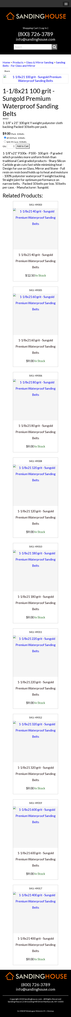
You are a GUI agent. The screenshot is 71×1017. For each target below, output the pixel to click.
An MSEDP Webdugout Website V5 (31, 1011)
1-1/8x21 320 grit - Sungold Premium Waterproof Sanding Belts (35, 774)
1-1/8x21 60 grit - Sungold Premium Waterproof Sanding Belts (35, 346)
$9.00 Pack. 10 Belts (16, 138)
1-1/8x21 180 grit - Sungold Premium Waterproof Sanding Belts (35, 603)
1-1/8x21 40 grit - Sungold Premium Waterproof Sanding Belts (35, 261)
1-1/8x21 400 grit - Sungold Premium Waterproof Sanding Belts (35, 945)
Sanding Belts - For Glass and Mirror (34, 64)
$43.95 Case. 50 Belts (17, 142)
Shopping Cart (30, 28)
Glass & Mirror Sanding (39, 62)
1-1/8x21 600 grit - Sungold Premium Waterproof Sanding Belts (35, 859)
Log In (43, 28)
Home (6, 62)
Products (18, 62)
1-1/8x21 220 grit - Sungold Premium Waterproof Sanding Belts (35, 688)
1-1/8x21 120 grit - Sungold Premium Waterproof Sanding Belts (35, 517)
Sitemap (50, 1011)
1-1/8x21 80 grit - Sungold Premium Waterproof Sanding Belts (35, 432)
